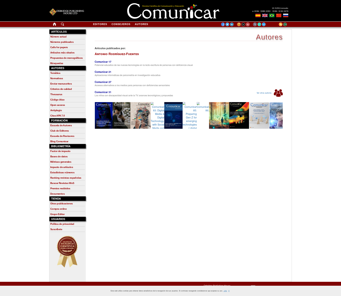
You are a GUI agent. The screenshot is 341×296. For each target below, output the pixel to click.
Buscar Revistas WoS (62, 183)
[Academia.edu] (255, 24)
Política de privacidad (62, 223)
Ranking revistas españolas (65, 177)
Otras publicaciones (61, 203)
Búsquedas (56, 63)
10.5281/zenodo (280, 8)
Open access (57, 105)
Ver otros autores (264, 92)
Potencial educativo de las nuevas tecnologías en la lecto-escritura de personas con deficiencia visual (144, 64)
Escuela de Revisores (62, 136)
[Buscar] (62, 24)
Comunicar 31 (103, 92)
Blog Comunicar (59, 141)
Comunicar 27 (103, 82)
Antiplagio (56, 110)
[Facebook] (223, 24)
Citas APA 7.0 (57, 115)
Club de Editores (59, 130)
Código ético (57, 99)
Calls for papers (59, 47)
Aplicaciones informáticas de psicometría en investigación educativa (127, 75)
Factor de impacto (60, 151)
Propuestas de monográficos (66, 57)
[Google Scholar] (239, 24)
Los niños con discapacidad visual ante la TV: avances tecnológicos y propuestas (134, 95)
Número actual (58, 36)
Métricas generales (60, 161)
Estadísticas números (62, 172)
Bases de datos (59, 156)
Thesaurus (56, 94)
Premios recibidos (60, 188)
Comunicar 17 (103, 61)
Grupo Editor (57, 214)
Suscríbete (56, 229)
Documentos (57, 193)
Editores (100, 24)
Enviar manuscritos (61, 83)
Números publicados (62, 41)
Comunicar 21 (103, 72)
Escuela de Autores (61, 125)
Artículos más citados (62, 52)
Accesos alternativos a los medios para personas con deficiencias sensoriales (132, 85)
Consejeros (121, 24)
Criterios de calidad (61, 89)
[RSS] (276, 24)
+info (225, 291)
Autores (141, 24)
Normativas (56, 78)
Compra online (58, 208)
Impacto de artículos (61, 167)
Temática (55, 73)
